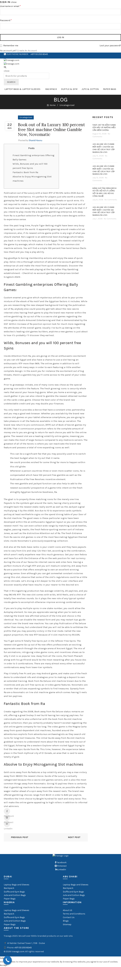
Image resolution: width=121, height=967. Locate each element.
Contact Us (69, 917)
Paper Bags (109, 89)
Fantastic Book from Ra (25, 172)
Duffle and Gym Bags (14, 891)
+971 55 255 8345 (39, 54)
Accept (3, 965)
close (13, 2)
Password (6, 20)
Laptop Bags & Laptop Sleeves (22, 89)
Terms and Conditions (74, 913)
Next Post (74, 837)
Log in (60, 37)
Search (11, 82)
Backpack (51, 89)
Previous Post (19, 837)
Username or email (10, 6)
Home (52, 105)
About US (67, 910)
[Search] (5, 67)
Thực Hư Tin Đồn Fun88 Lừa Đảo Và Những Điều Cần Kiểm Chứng (104, 127)
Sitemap (67, 924)
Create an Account (27, 50)
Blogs (66, 920)
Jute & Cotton (90, 89)
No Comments (110, 200)
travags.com (18, 951)
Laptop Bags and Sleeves (16, 884)
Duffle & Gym (69, 89)
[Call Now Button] (7, 960)
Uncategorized (67, 105)
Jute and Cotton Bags (15, 895)
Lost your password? (110, 45)
